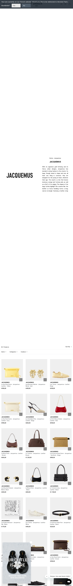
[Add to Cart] (20, 379)
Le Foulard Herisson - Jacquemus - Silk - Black (11, 523)
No (24, 6)
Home (51, 158)
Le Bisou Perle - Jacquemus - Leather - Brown (12, 454)
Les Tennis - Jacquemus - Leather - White (36, 523)
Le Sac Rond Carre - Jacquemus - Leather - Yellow (10, 385)
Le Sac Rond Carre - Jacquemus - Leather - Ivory (10, 419)
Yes (14, 6)
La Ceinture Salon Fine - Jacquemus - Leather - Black (60, 523)
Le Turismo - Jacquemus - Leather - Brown (36, 454)
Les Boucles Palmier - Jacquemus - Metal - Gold (36, 385)
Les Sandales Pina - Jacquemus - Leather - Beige (35, 419)
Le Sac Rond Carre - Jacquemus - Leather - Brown (59, 558)
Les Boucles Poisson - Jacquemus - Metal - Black (11, 488)
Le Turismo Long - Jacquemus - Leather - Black (59, 488)
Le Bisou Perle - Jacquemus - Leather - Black (36, 488)
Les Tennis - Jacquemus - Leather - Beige (60, 385)
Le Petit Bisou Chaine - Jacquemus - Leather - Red (60, 419)
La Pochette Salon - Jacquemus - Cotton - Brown (35, 558)
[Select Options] (69, 379)
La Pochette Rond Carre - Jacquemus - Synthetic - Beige (60, 454)
